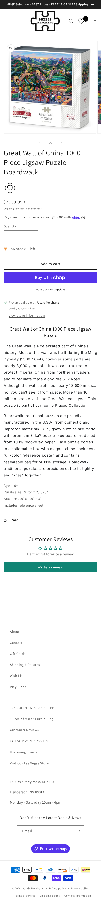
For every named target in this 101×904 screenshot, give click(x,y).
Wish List (17, 675)
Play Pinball (19, 687)
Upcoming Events (23, 752)
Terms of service (24, 895)
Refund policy (57, 888)
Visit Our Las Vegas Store (29, 763)
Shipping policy (50, 895)
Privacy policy (80, 888)
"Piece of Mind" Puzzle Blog (31, 719)
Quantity (10, 226)
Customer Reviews (24, 730)
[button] (6, 21)
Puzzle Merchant (33, 888)
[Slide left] (39, 142)
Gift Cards (17, 653)
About (15, 631)
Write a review (50, 567)
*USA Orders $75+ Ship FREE (32, 708)
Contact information (77, 895)
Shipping (9, 208)
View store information (27, 315)
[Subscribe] (78, 831)
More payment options (51, 289)
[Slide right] (61, 142)
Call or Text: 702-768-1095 (30, 741)
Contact (16, 642)
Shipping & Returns (25, 664)
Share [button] (13, 520)
